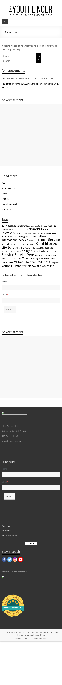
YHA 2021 (44, 262)
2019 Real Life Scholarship (15, 225)
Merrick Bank (8, 244)
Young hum (55, 263)
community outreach (20, 230)
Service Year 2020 (41, 255)
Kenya (30, 240)
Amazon (31, 226)
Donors (5, 183)
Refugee (26, 251)
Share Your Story (9, 535)
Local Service (49, 239)
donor (34, 229)
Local (4, 193)
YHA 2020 (30, 262)
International (8, 188)
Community (7, 229)
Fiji (26, 233)
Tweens (42, 258)
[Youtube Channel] (20, 559)
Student (8, 259)
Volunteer (7, 262)
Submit (10, 309)
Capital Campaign (41, 226)
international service (15, 239)
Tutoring (33, 258)
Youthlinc (6, 209)
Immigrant (24, 236)
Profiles (5, 198)
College (52, 225)
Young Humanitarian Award (21, 266)
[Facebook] (4, 559)
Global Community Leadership (43, 233)
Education (19, 233)
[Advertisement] (31, 135)
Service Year (24, 254)
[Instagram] (15, 559)
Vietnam (50, 258)
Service (8, 254)
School (52, 251)
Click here (7, 78)
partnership (22, 244)
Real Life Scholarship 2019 (34, 248)
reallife (32, 244)
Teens (25, 258)
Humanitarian (10, 236)
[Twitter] (9, 559)
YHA (18, 261)
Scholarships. (41, 251)
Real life (43, 243)
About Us (6, 526)
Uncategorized (9, 203)
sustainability (17, 259)
